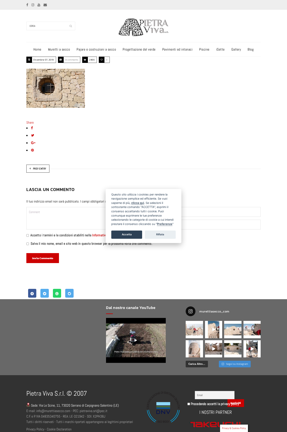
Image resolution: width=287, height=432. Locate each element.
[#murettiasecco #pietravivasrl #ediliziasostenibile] (194, 329)
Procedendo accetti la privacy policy (214, 404)
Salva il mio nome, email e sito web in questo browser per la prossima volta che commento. (91, 243)
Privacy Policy (35, 429)
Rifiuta (160, 234)
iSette (220, 49)
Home (37, 49)
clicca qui (137, 202)
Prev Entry (39, 168)
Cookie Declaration (59, 429)
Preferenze (164, 224)
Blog (251, 49)
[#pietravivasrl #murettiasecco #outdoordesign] (213, 329)
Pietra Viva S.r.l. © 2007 (56, 393)
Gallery (236, 49)
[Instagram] (33, 5)
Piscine (204, 49)
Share (30, 122)
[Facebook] (27, 5)
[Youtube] (39, 5)
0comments (71, 60)
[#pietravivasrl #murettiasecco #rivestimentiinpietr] (252, 349)
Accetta (127, 234)
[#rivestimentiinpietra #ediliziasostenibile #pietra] (252, 329)
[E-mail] (45, 5)
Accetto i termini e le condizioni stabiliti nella (77, 235)
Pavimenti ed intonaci (177, 49)
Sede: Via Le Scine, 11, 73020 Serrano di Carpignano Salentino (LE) (74, 405)
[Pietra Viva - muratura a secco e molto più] (136, 340)
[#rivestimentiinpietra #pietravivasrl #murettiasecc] (213, 349)
